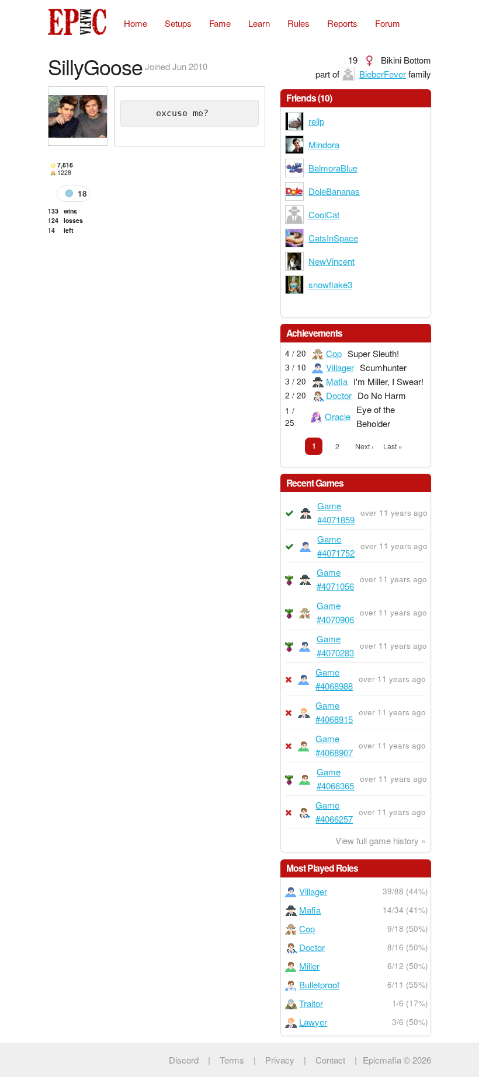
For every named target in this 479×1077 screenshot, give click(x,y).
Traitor (311, 1003)
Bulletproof (319, 984)
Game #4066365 (335, 778)
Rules (298, 23)
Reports (342, 23)
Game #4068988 (334, 679)
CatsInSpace (333, 238)
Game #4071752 (336, 546)
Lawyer (313, 1022)
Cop (334, 353)
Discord (184, 1060)
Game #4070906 (335, 612)
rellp (316, 121)
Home (135, 23)
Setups (178, 23)
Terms (232, 1060)
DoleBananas (334, 191)
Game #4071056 (335, 579)
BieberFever (382, 74)
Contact (330, 1060)
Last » (392, 446)
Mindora (323, 144)
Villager (340, 367)
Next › (364, 446)
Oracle (337, 416)
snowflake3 (330, 284)
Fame (220, 23)
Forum (387, 23)
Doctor (339, 395)
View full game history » (380, 840)
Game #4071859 (336, 512)
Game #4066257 (334, 812)
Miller (309, 966)
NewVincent (331, 261)
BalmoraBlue (332, 168)
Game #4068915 (334, 712)
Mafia (337, 381)
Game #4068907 (334, 745)
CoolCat (323, 214)
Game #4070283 (335, 645)
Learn (259, 23)
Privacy (279, 1060)
